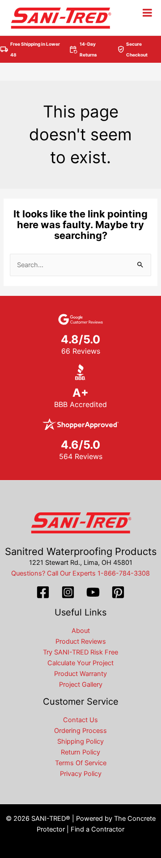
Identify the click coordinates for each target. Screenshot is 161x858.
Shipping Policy (80, 741)
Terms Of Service (80, 763)
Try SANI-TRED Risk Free (80, 652)
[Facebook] (43, 592)
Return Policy (80, 752)
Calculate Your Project (80, 663)
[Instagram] (68, 592)
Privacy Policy (81, 774)
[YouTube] (93, 592)
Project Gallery (80, 684)
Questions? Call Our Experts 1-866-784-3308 (80, 573)
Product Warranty (80, 674)
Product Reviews (80, 641)
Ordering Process (80, 731)
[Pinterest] (118, 592)
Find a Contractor (97, 829)
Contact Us (80, 720)
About (81, 631)
